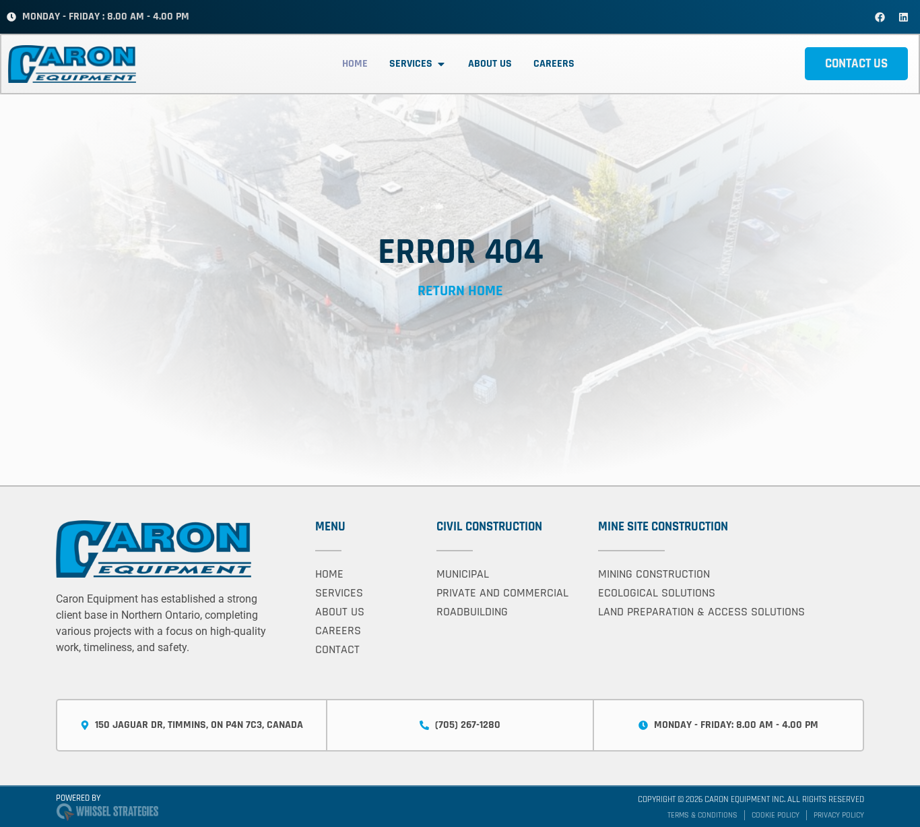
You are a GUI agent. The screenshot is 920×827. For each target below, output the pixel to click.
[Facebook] (879, 17)
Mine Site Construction (663, 526)
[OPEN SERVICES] (441, 64)
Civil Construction (489, 526)
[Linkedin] (903, 17)
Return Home (460, 291)
